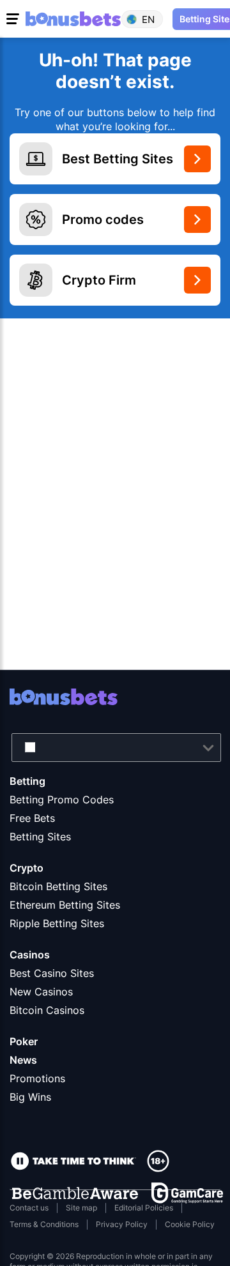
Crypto (26, 867)
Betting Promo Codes (62, 799)
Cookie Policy (190, 1224)
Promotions (37, 1078)
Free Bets (32, 818)
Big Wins (30, 1097)
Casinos (30, 954)
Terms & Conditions (44, 1224)
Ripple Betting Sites (57, 923)
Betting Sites (40, 836)
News (23, 1060)
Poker (24, 1041)
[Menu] (14, 19)
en (148, 19)
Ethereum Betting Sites (65, 904)
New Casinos (41, 991)
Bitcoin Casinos (47, 1010)
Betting (27, 781)
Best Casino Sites (52, 973)
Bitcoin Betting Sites (58, 886)
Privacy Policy (122, 1224)
